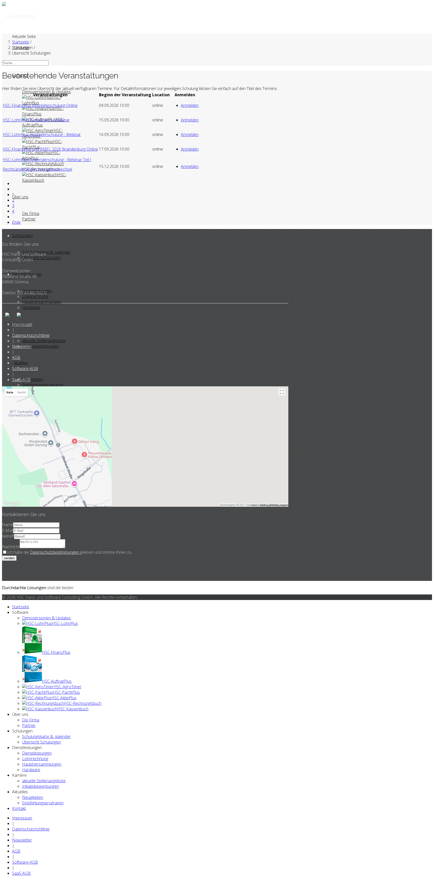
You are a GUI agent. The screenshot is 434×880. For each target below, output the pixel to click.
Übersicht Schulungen (41, 257)
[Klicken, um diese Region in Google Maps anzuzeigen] (11, 503)
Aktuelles (20, 362)
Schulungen (22, 235)
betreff (8, 536)
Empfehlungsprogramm (43, 385)
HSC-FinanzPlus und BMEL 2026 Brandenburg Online (50, 149)
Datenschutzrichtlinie (30, 335)
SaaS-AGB (21, 379)
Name (7, 524)
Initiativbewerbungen (40, 346)
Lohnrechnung (35, 296)
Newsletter (22, 346)
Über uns (20, 197)
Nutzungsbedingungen (273, 505)
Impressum (22, 324)
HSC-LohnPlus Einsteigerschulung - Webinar (42, 134)
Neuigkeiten (32, 379)
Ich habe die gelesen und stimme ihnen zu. (69, 552)
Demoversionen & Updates (46, 618)
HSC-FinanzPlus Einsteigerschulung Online (40, 105)
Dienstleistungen (37, 753)
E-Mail (7, 530)
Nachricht (11, 546)
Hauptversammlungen (41, 302)
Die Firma (30, 213)
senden (9, 558)
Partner (29, 219)
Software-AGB (25, 368)
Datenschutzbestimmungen (55, 552)
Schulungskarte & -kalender (46, 252)
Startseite (20, 607)
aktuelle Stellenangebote (44, 340)
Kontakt (19, 808)
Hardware (31, 307)
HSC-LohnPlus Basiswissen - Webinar (36, 120)
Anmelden (190, 105)
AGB (16, 357)
